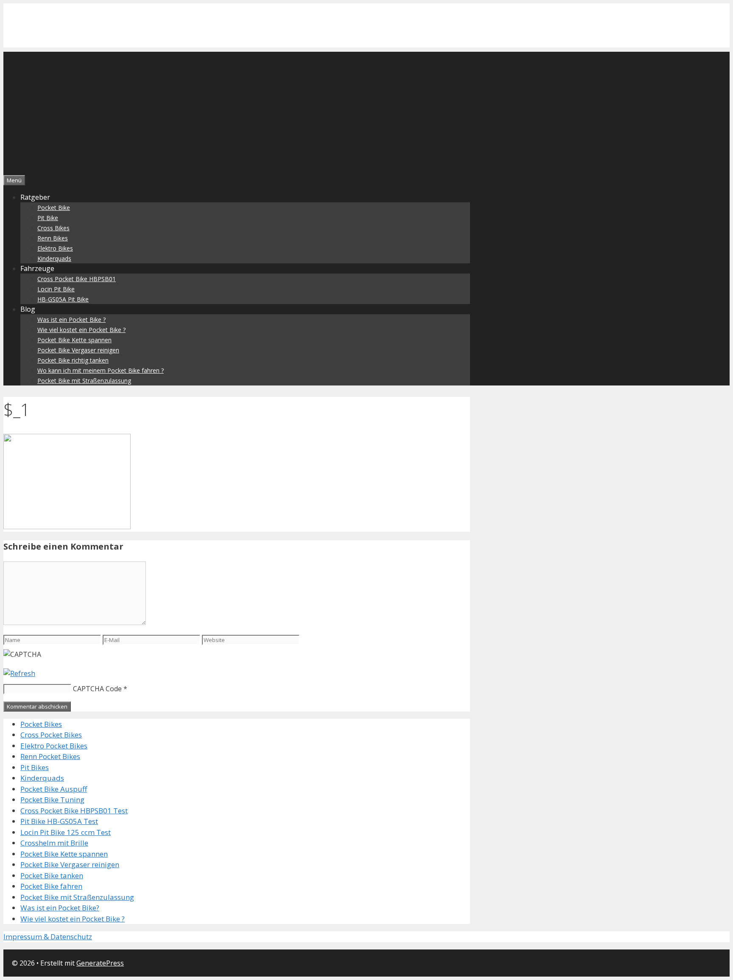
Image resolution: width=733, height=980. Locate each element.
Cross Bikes (53, 228)
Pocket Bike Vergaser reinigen (78, 350)
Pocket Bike (53, 208)
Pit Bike (47, 218)
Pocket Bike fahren (51, 886)
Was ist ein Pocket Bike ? (71, 319)
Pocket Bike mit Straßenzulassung (84, 381)
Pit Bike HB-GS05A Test (59, 821)
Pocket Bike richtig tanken (73, 360)
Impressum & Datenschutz (47, 936)
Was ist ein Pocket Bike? (59, 908)
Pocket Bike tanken (51, 875)
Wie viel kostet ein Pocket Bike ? (81, 330)
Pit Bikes (34, 767)
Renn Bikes (52, 238)
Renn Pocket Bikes (50, 756)
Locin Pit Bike (56, 289)
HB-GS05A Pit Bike (63, 299)
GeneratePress (100, 963)
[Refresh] (19, 673)
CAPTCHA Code (97, 688)
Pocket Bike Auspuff (53, 789)
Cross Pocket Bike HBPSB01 (76, 279)
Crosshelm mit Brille (54, 843)
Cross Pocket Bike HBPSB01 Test (74, 810)
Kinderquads (54, 258)
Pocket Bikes (41, 724)
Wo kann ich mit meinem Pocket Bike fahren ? (100, 370)
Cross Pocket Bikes (51, 735)
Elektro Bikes (55, 248)
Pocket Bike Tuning (52, 799)
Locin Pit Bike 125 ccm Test (65, 832)
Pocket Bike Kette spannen (74, 340)
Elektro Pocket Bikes (53, 746)
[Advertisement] (366, 111)
